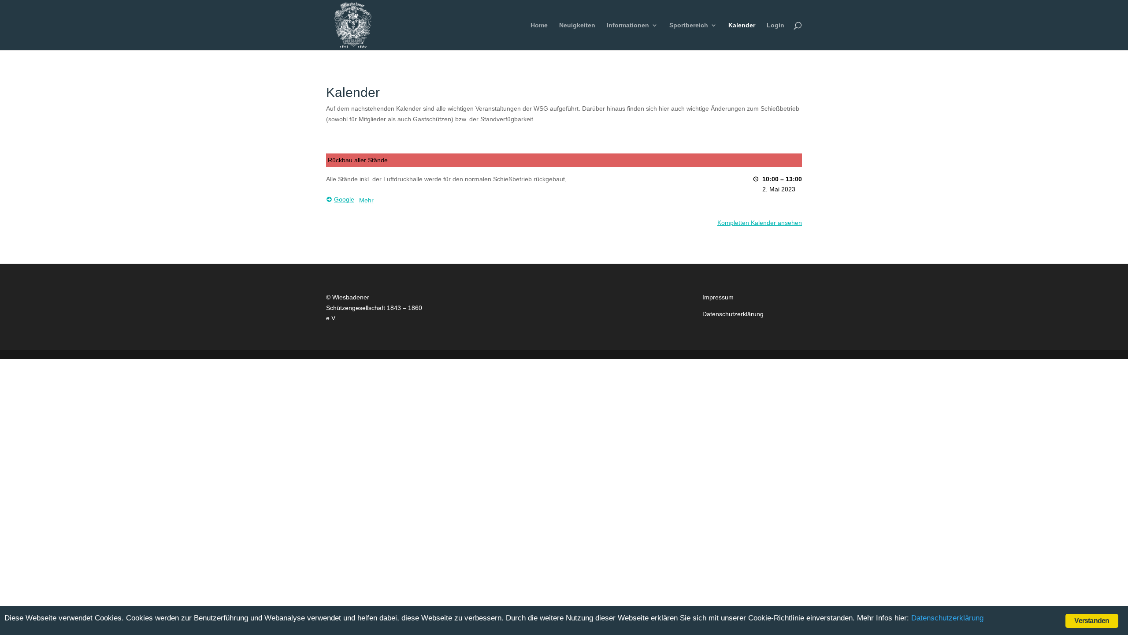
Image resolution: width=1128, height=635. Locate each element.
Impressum (718, 297)
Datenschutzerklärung (733, 314)
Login (775, 25)
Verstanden (1091, 620)
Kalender (741, 25)
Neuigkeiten (577, 25)
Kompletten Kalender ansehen (759, 222)
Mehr (366, 200)
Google (344, 199)
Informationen (628, 25)
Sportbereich (688, 25)
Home (539, 25)
